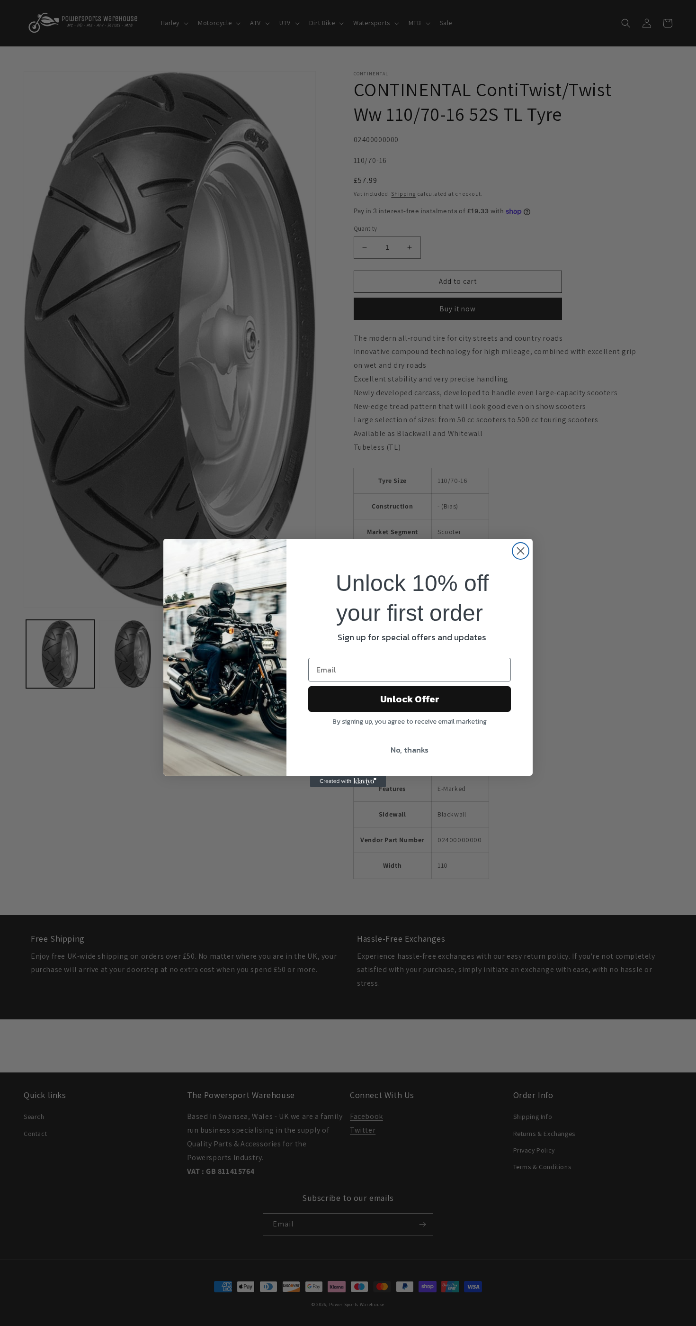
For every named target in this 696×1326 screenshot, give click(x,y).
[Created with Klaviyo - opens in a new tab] (348, 781)
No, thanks (409, 749)
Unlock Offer (409, 699)
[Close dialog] (520, 551)
